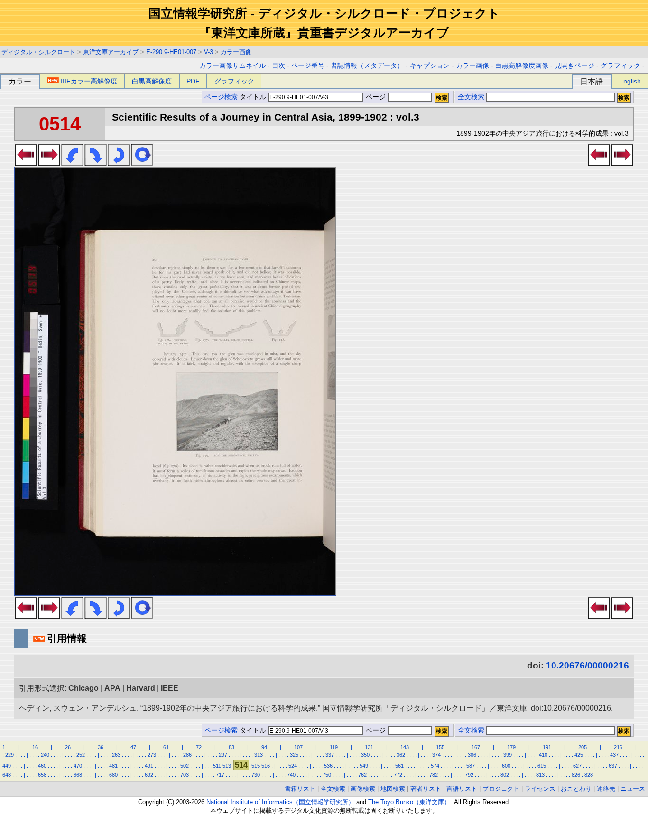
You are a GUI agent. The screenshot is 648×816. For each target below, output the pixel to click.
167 (476, 747)
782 (433, 775)
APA (112, 688)
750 (327, 775)
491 (149, 766)
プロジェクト (500, 788)
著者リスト (425, 788)
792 (469, 775)
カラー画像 (236, 52)
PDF (193, 81)
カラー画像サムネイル (232, 65)
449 (6, 766)
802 (504, 775)
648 (6, 775)
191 (547, 747)
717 (220, 775)
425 (578, 755)
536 (328, 766)
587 (470, 766)
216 (618, 747)
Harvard (140, 688)
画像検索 (363, 788)
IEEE (169, 688)
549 (364, 766)
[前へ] (26, 163)
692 (149, 775)
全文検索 (471, 97)
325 (294, 755)
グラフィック (620, 65)
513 (226, 766)
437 (614, 755)
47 (133, 747)
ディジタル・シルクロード (38, 52)
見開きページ (574, 65)
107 (298, 747)
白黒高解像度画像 (521, 65)
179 (511, 747)
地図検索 (392, 788)
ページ (376, 97)
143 (404, 747)
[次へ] (49, 163)
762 (362, 775)
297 (223, 755)
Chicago (83, 688)
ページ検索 (221, 97)
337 (329, 755)
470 (78, 766)
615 (541, 766)
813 (540, 775)
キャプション (430, 65)
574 (435, 766)
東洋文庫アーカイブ (111, 52)
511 (217, 766)
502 (184, 766)
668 (78, 775)
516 (265, 766)
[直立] (142, 163)
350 (365, 755)
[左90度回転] (72, 163)
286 (187, 755)
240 (45, 755)
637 (613, 766)
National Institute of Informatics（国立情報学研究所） (280, 802)
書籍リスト (300, 788)
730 (255, 775)
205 (582, 747)
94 (264, 747)
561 (399, 766)
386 (472, 755)
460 (42, 766)
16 (35, 747)
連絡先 (606, 788)
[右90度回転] (95, 163)
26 (68, 747)
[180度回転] (119, 163)
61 (166, 747)
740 (291, 775)
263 (116, 755)
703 (184, 775)
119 (334, 747)
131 (369, 747)
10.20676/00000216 (587, 665)
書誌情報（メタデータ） (367, 65)
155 (440, 747)
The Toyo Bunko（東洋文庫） (409, 802)
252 (80, 755)
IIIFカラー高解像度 (89, 81)
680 (113, 775)
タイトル (254, 97)
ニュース (632, 788)
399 (507, 755)
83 (231, 747)
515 (255, 766)
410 (543, 755)
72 (199, 747)
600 (506, 766)
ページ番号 (307, 65)
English (630, 81)
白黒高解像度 (152, 81)
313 (258, 755)
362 (401, 755)
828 (588, 775)
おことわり (576, 788)
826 (576, 775)
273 (152, 755)
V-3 (208, 52)
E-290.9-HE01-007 (171, 52)
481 (113, 766)
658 (42, 775)
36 (100, 747)
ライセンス (540, 788)
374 (436, 755)
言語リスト (461, 788)
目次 (278, 65)
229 (9, 755)
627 (577, 766)
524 (292, 766)
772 (398, 775)
